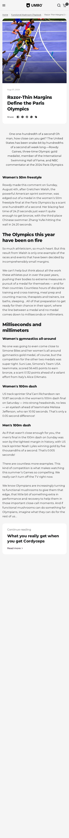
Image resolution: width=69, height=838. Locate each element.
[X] (22, 117)
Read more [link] (14, 548)
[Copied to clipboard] (36, 117)
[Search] (59, 5)
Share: (10, 117)
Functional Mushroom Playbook (26, 14)
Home (5, 14)
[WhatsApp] (31, 117)
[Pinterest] (27, 117)
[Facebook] (18, 117)
